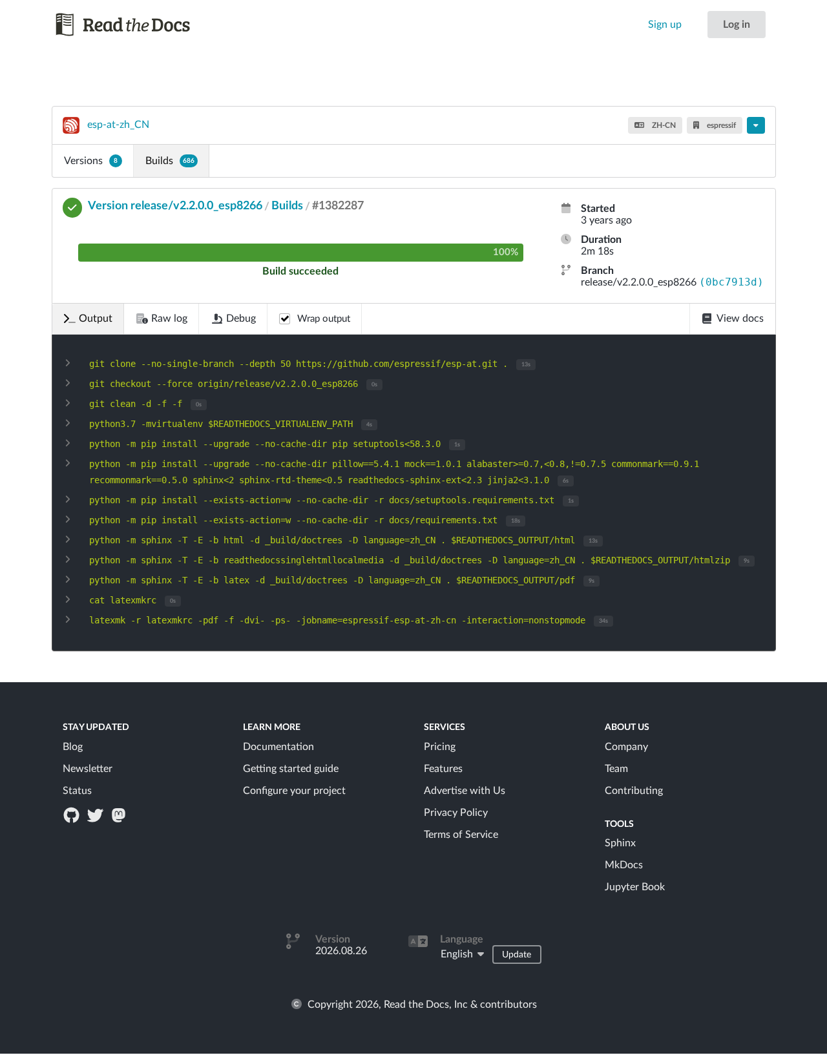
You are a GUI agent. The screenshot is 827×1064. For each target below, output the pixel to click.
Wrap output (323, 319)
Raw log (169, 318)
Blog (73, 747)
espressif (720, 125)
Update (516, 954)
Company (626, 747)
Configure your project (294, 791)
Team (616, 769)
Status (77, 791)
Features (443, 769)
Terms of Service (461, 834)
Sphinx (620, 843)
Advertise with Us (464, 791)
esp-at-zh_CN (118, 125)
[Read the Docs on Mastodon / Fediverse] (119, 814)
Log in (736, 24)
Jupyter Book (635, 887)
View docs (740, 318)
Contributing (634, 791)
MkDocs (624, 865)
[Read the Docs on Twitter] (96, 814)
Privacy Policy (456, 813)
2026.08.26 (341, 951)
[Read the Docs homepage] (135, 24)
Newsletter (87, 769)
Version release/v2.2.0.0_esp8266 (175, 206)
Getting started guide (291, 769)
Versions (91, 161)
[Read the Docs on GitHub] (73, 814)
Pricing (439, 747)
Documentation (278, 747)
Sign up (665, 24)
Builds (169, 161)
